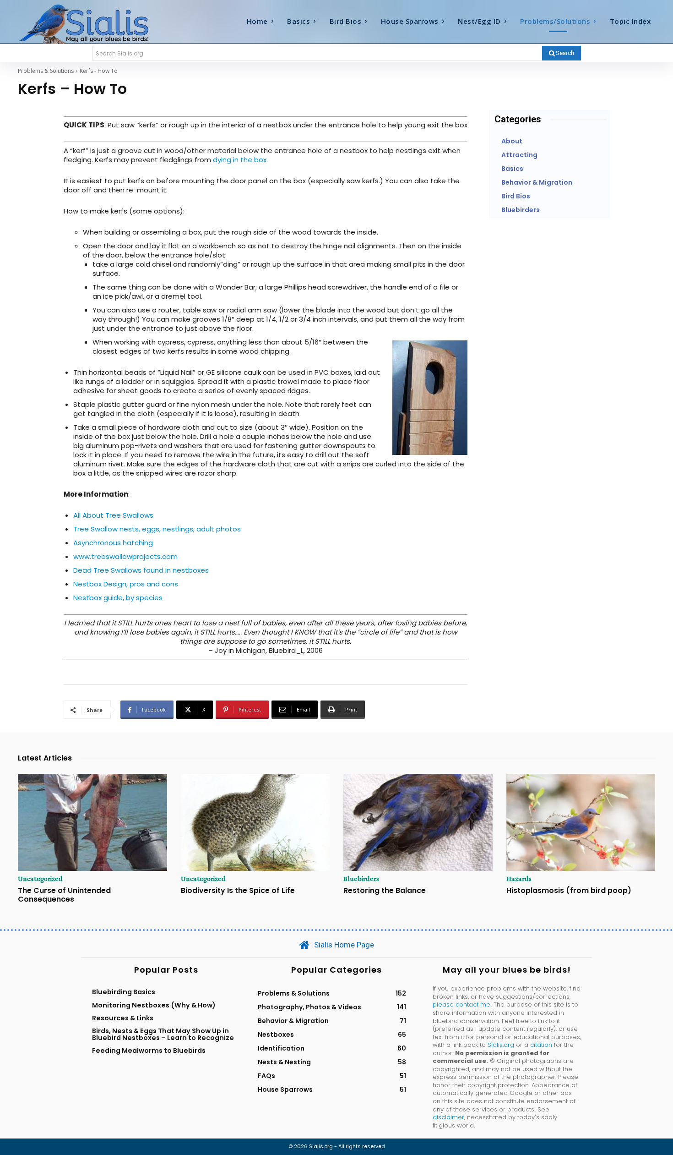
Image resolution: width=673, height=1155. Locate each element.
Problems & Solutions (46, 71)
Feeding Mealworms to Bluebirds (149, 1050)
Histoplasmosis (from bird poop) (568, 890)
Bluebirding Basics (123, 991)
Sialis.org (501, 1044)
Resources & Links (122, 1018)
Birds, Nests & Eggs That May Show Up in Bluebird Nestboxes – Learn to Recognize (163, 1034)
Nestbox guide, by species (118, 597)
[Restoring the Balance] (418, 822)
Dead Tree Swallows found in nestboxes (141, 570)
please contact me (461, 1004)
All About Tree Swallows (113, 515)
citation (541, 1044)
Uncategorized (40, 878)
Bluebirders (361, 878)
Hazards (519, 878)
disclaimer (448, 1117)
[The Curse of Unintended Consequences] (92, 822)
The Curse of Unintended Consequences (64, 894)
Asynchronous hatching (113, 542)
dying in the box (239, 159)
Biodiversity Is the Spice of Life (238, 890)
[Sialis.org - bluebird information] (97, 23)
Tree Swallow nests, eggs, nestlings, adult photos (157, 529)
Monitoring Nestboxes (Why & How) (154, 1005)
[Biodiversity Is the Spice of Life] (255, 822)
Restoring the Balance (384, 890)
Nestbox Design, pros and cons (125, 584)
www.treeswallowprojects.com (125, 556)
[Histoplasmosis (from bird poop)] (581, 822)
